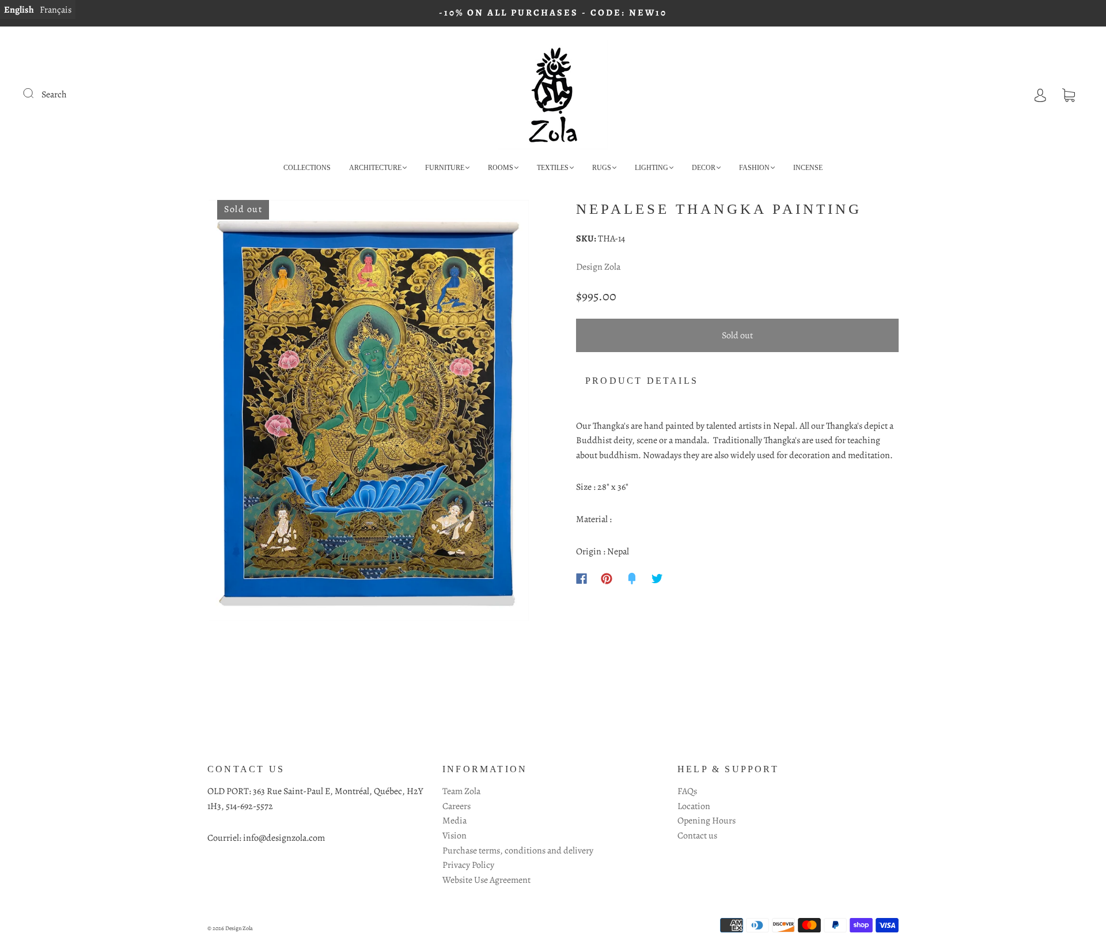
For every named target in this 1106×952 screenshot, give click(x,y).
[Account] (1040, 94)
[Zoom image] (368, 413)
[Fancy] (632, 578)
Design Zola (598, 266)
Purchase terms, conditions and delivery (517, 850)
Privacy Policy (468, 865)
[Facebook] (581, 578)
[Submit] (35, 93)
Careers (456, 806)
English (19, 9)
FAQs (687, 791)
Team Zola (461, 791)
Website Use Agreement (486, 880)
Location (693, 806)
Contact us (697, 835)
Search (54, 94)
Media (454, 820)
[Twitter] (657, 578)
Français (55, 9)
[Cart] (1068, 94)
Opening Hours (706, 820)
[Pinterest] (606, 578)
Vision (454, 835)
